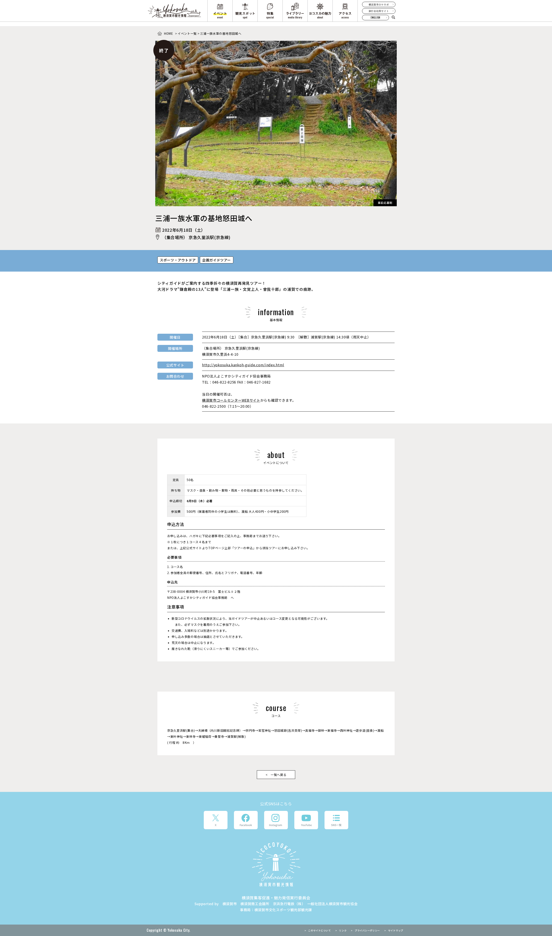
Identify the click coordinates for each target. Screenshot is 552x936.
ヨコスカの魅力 (320, 11)
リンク (343, 930)
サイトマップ (395, 930)
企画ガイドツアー (216, 260)
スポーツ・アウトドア (178, 260)
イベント (220, 11)
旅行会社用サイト (379, 11)
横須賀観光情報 (276, 864)
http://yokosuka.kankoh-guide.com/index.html (243, 364)
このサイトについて (319, 930)
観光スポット (245, 11)
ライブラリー (295, 11)
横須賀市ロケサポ (379, 4)
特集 (270, 11)
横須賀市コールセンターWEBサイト (231, 400)
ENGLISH (375, 17)
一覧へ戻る (279, 774)
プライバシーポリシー (367, 930)
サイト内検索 (393, 17)
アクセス (345, 11)
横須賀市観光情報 (175, 11)
